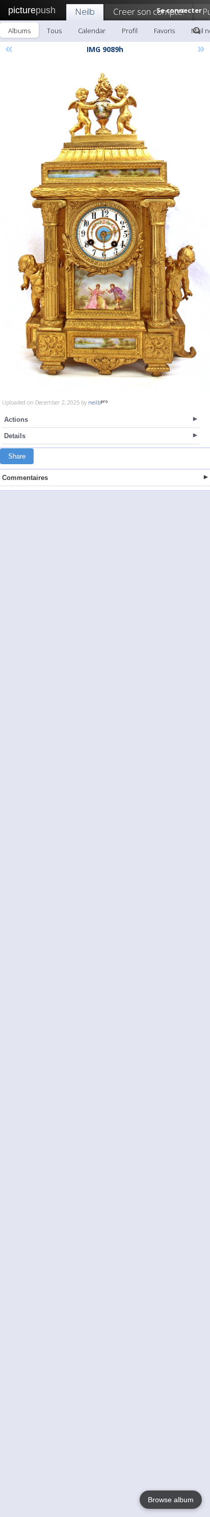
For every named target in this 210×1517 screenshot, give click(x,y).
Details (14, 436)
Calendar (92, 30)
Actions (16, 419)
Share (16, 456)
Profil (130, 30)
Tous (54, 30)
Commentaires (25, 478)
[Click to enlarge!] (105, 226)
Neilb (85, 11)
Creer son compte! (148, 11)
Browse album (171, 1500)
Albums (19, 30)
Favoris (164, 30)
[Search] (197, 30)
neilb (94, 402)
